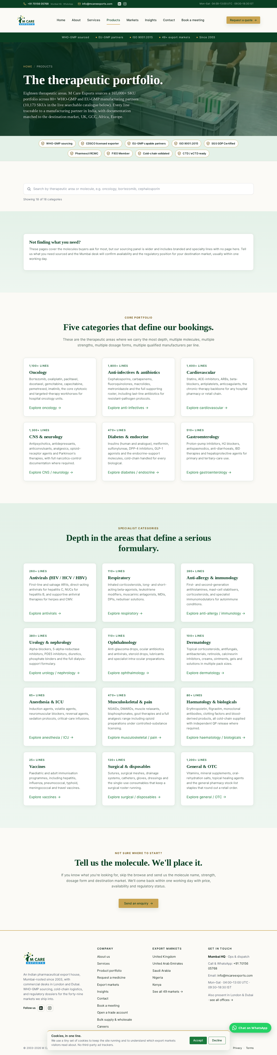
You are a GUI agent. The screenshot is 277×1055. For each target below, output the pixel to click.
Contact (169, 20)
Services (93, 20)
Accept (198, 1040)
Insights (151, 20)
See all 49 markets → (167, 991)
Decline (217, 1040)
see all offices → (221, 1000)
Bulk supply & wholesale (114, 1019)
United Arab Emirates (167, 963)
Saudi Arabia (161, 971)
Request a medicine (111, 977)
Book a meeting (192, 20)
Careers (103, 1026)
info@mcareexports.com (235, 975)
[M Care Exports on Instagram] (125, 3)
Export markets (108, 985)
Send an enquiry (138, 903)
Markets (132, 20)
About (76, 20)
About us (103, 956)
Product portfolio (109, 971)
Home (61, 20)
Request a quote (243, 20)
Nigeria (157, 977)
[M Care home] (26, 20)
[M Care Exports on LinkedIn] (119, 3)
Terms (250, 1048)
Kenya (156, 985)
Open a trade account (112, 1012)
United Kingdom (164, 956)
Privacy (237, 1048)
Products (113, 20)
